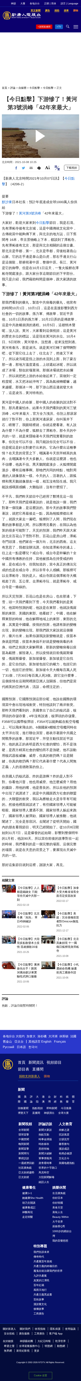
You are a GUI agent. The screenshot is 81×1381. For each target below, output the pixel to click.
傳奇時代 (39, 1256)
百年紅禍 (39, 1285)
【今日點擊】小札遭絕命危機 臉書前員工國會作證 (67, 968)
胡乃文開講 (28, 1202)
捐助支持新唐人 (29, 1076)
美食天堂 (57, 1207)
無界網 (8, 1350)
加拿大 (31, 1036)
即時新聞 (52, 1108)
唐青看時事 (45, 1162)
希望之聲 (9, 1345)
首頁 (4, 87)
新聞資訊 (36, 1062)
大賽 (22, 3)
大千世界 (57, 1221)
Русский (8, 1047)
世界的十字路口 (48, 1167)
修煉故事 (39, 1308)
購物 (47, 1076)
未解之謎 (64, 1129)
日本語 (21, 1047)
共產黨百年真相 (43, 1261)
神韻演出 (49, 1112)
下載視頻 (71, 167)
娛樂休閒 (59, 1187)
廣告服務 (24, 1333)
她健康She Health (32, 1197)
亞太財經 (23, 1177)
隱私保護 (55, 1328)
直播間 (38, 1069)
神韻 (13, 3)
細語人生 (44, 1182)
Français (60, 1041)
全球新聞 (23, 1129)
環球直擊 (23, 1134)
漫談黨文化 (40, 1304)
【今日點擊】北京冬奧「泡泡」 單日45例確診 (28, 917)
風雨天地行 (40, 1289)
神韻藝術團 (26, 1341)
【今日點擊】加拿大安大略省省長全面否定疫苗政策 (67, 891)
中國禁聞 (23, 1139)
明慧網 (49, 1345)
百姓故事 (39, 1299)
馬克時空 (44, 1172)
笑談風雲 (64, 1134)
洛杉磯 (42, 1036)
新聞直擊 (23, 1148)
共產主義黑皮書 (43, 1294)
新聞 (21, 1089)
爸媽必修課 (65, 1153)
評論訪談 (45, 1124)
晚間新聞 (23, 1143)
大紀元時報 (44, 1341)
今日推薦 (66, 1108)
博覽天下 (23, 1112)
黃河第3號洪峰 (30, 213)
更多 (36, 1350)
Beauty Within (60, 1216)
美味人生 (57, 1212)
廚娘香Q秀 (58, 1226)
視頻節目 (54, 1062)
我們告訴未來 (41, 1251)
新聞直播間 (44, 26)
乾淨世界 (60, 1341)
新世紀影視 (23, 1350)
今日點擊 (34, 87)
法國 (73, 1036)
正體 (46, 3)
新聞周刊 (23, 1153)
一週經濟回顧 (26, 1162)
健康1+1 (27, 1193)
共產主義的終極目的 (45, 1266)
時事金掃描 (45, 1139)
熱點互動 (44, 1134)
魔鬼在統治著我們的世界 (48, 1270)
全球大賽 (63, 1112)
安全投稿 (9, 1333)
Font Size (47, 167)
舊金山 (7, 1041)
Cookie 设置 (40, 1375)
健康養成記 (28, 1207)
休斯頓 (63, 1036)
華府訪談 (23, 1158)
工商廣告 (39, 1313)
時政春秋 (44, 1143)
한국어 (32, 1047)
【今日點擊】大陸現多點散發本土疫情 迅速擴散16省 (28, 942)
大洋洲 (52, 1036)
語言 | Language (69, 3)
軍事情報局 (45, 1158)
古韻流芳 (64, 1139)
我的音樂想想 (60, 1240)
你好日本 (57, 1197)
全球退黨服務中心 (29, 1345)
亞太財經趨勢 (26, 1172)
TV (59, 26)
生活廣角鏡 (59, 1193)
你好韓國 (57, 1202)
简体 (53, 3)
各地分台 (35, 3)
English (46, 1041)
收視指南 (40, 1328)
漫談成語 (64, 1148)
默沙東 (7, 202)
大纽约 (20, 1036)
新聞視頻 (25, 1124)
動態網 (61, 1345)
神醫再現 (27, 1212)
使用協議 (70, 1328)
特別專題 (40, 1246)
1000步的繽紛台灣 (62, 1233)
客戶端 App (56, 1333)
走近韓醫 (27, 1216)
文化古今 (64, 1158)
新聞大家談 (45, 1129)
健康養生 (29, 1187)
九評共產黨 (40, 1275)
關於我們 (25, 1328)
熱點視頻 (37, 1108)
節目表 (23, 1069)
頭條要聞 (23, 1108)
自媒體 (22, 87)
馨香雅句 (64, 1143)
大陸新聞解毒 (46, 1177)
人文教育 (65, 1124)
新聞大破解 (45, 1153)
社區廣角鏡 (25, 1167)
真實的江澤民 (41, 1280)
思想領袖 (44, 1148)
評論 (12, 87)
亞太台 (19, 1041)
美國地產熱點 (67, 1162)
